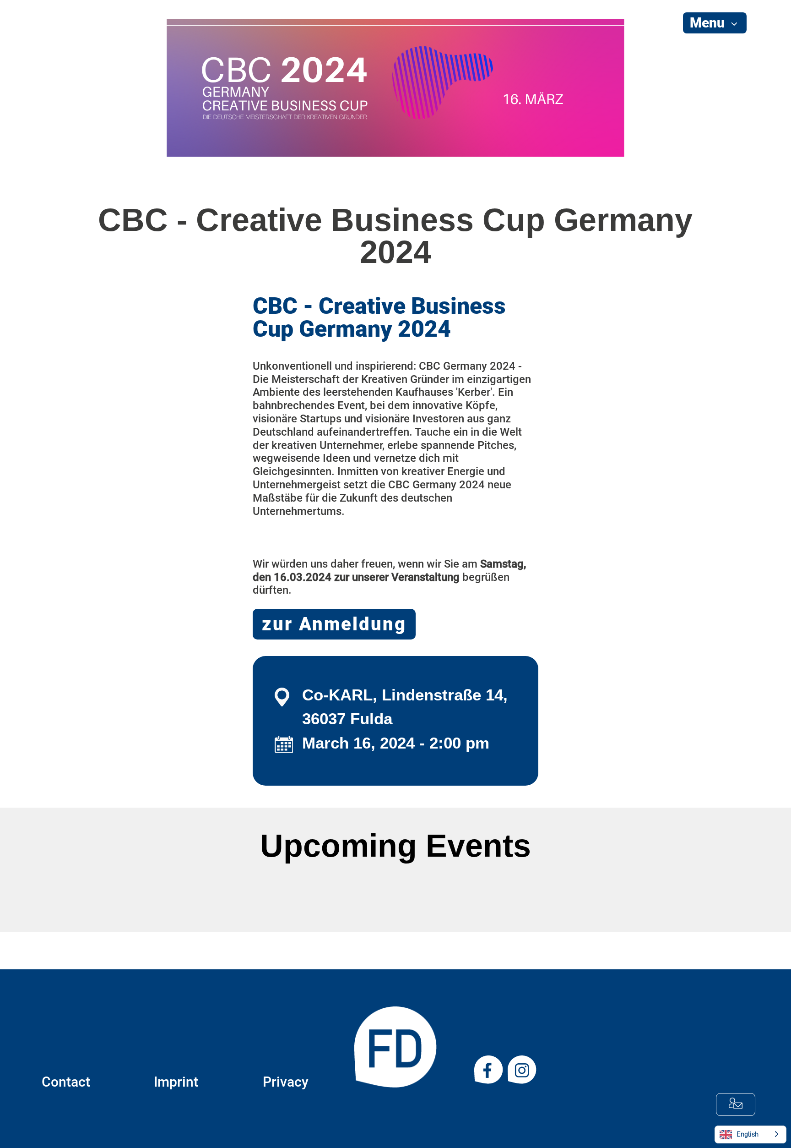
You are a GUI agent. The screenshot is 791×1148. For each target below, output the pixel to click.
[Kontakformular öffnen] (735, 1104)
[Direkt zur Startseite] (68, 63)
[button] (715, 22)
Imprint (176, 1082)
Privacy (286, 1082)
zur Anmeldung (334, 624)
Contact (66, 1082)
